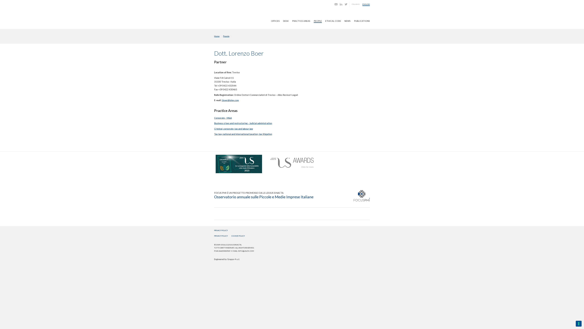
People (318, 21)
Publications (362, 21)
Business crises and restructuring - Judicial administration (243, 123)
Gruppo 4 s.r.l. (233, 259)
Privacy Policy (221, 230)
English (366, 4)
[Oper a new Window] (239, 156)
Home (216, 36)
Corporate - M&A (223, 118)
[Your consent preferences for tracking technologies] (579, 324)
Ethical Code (333, 21)
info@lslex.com (246, 251)
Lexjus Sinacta (226, 16)
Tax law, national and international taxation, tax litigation (243, 134)
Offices (275, 21)
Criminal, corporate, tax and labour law (233, 128)
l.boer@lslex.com (230, 100)
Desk (286, 21)
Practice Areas (301, 21)
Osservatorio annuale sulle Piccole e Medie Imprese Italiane (263, 197)
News (347, 21)
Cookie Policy (238, 236)
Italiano (356, 4)
